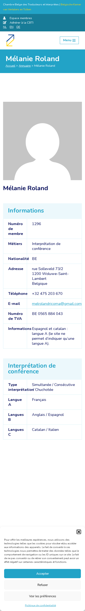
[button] (79, 532)
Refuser (42, 585)
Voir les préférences (42, 596)
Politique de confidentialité (40, 605)
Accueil (10, 66)
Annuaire (25, 66)
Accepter (42, 574)
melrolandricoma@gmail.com (57, 303)
